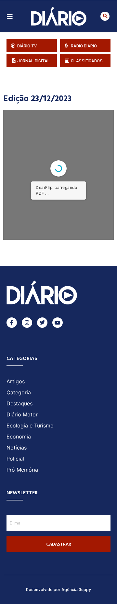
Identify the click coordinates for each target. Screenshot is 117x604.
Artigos (15, 381)
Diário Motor (22, 414)
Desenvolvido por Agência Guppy (58, 589)
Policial (15, 458)
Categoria (18, 392)
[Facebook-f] (11, 322)
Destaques (19, 403)
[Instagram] (27, 322)
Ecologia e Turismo (30, 425)
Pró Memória (22, 469)
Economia (18, 436)
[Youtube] (57, 322)
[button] (105, 16)
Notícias (16, 447)
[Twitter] (42, 322)
